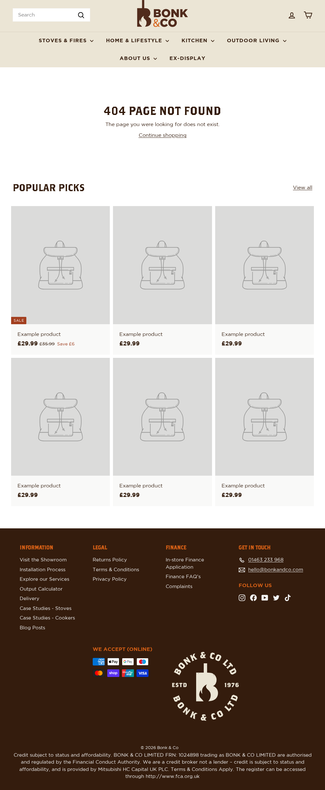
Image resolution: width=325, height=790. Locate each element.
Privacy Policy (110, 579)
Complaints (179, 586)
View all (302, 187)
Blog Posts (32, 628)
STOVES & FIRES (64, 40)
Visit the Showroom (43, 560)
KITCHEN (195, 40)
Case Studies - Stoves (45, 608)
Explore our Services (44, 579)
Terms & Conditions (116, 569)
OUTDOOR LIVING (254, 40)
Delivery (29, 598)
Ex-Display (187, 58)
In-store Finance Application (185, 564)
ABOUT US (136, 58)
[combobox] (51, 15)
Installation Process (42, 569)
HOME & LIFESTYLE (135, 40)
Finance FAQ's (183, 576)
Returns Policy (110, 560)
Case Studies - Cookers (47, 618)
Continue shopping (163, 135)
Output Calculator (41, 589)
